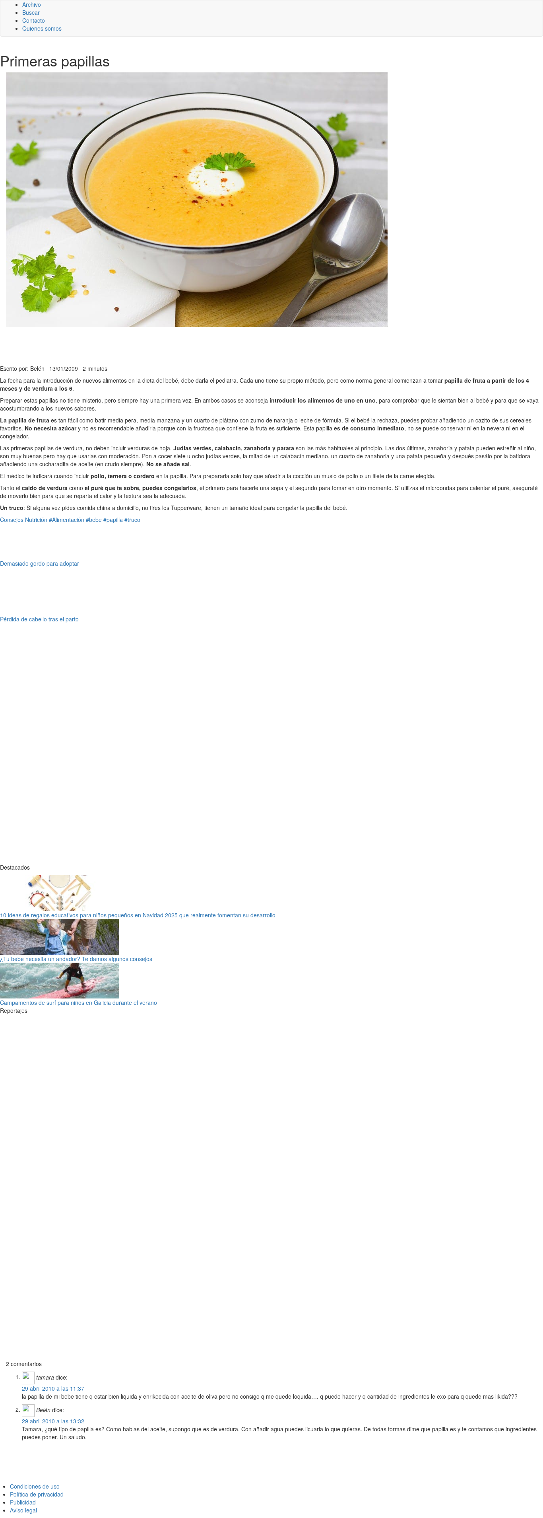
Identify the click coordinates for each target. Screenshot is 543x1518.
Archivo (31, 4)
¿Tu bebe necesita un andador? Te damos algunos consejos (76, 959)
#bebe (94, 520)
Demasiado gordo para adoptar (39, 563)
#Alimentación (66, 520)
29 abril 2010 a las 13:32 (53, 1421)
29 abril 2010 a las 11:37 (53, 1388)
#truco (132, 520)
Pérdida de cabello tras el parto (39, 619)
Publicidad (23, 1502)
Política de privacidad (37, 1494)
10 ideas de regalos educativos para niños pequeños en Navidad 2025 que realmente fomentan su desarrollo (137, 915)
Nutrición (36, 520)
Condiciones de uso (35, 1486)
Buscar (31, 12)
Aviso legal (23, 1510)
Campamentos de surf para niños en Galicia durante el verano (78, 1002)
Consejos (11, 520)
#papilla (113, 520)
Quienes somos (42, 28)
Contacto (33, 20)
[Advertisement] (195, 345)
